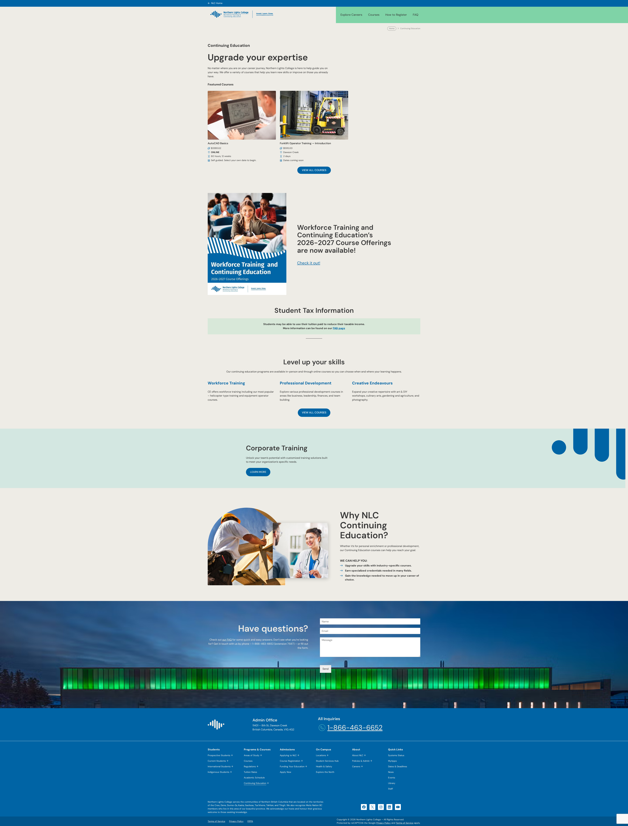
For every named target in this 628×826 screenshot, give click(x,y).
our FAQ (227, 639)
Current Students (217, 761)
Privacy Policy (383, 823)
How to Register (396, 15)
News (391, 772)
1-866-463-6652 (355, 727)
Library (391, 783)
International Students (219, 766)
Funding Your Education (292, 766)
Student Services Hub (327, 761)
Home (391, 28)
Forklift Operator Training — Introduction (305, 143)
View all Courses (314, 170)
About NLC (357, 755)
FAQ (415, 15)
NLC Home (216, 3)
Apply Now (285, 772)
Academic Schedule (254, 777)
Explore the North (325, 772)
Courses (373, 15)
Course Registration (290, 761)
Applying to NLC (288, 755)
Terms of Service (404, 823)
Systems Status (396, 755)
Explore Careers (351, 15)
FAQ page (339, 328)
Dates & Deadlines (397, 766)
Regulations (250, 766)
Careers (356, 766)
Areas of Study (251, 755)
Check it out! (308, 262)
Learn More (258, 472)
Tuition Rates (250, 772)
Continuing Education (255, 783)
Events (391, 777)
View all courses (314, 412)
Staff (390, 788)
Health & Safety (324, 766)
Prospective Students (219, 755)
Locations (321, 755)
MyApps (392, 761)
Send (326, 669)
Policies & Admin (361, 761)
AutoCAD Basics (218, 143)
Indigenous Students (218, 772)
